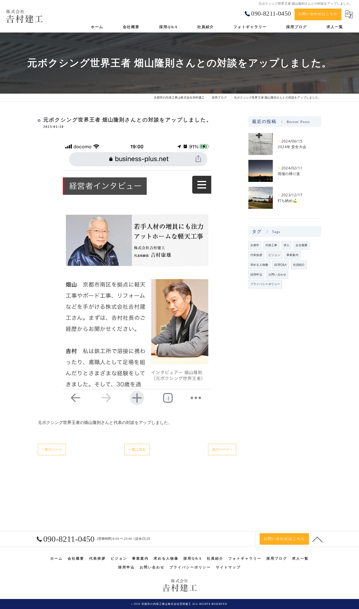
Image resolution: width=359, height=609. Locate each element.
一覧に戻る (137, 449)
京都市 (254, 245)
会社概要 (301, 245)
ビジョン (274, 255)
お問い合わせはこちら (318, 14)
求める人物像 (259, 265)
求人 (286, 245)
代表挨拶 (256, 255)
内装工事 (271, 245)
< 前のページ (52, 449)
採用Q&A (280, 265)
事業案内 (292, 255)
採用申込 (256, 274)
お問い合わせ (277, 274)
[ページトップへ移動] (317, 539)
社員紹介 (299, 265)
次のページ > (222, 449)
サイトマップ (228, 567)
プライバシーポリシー (265, 284)
